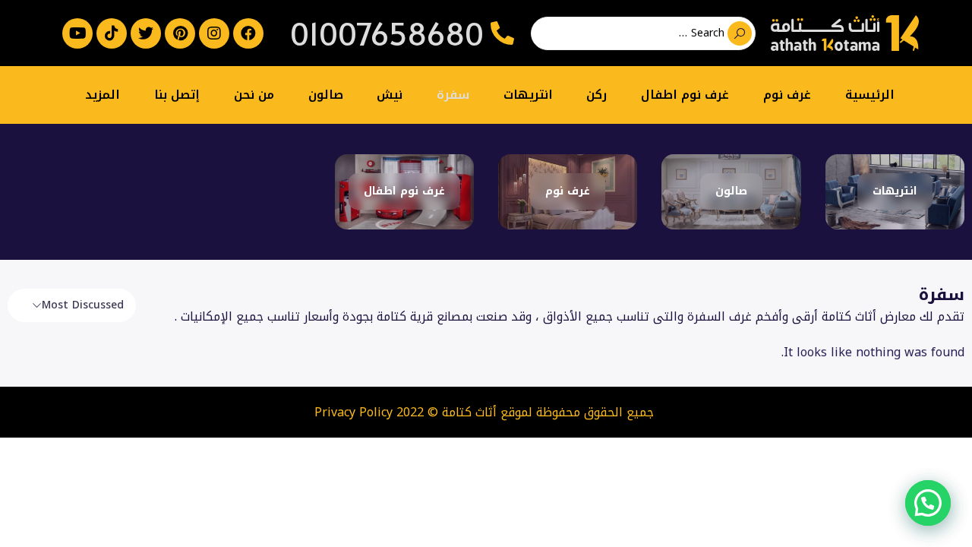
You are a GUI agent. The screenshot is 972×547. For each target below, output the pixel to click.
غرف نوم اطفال (685, 94)
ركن (596, 94)
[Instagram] (214, 33)
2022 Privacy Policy (369, 412)
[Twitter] (146, 33)
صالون (325, 94)
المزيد (102, 94)
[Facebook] (248, 33)
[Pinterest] (180, 33)
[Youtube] (77, 33)
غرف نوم (787, 94)
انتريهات (528, 94)
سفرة (453, 94)
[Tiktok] (111, 33)
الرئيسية (870, 94)
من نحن (254, 94)
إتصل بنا (177, 94)
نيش (389, 94)
